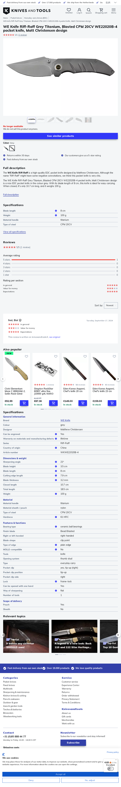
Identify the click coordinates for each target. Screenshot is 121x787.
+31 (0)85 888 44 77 (14, 736)
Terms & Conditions (71, 702)
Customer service (70, 681)
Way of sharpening (12, 590)
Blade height (9, 466)
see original (54, 337)
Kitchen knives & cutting (14, 695)
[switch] (110, 769)
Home (5, 18)
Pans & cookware (11, 699)
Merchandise (68, 720)
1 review (22, 35)
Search (89, 13)
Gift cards (66, 716)
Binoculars (8, 713)
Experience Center (70, 685)
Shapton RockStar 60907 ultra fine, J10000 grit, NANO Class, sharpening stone (43, 391)
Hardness (8, 517)
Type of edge (9, 545)
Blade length (9, 210)
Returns (65, 692)
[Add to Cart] (24, 403)
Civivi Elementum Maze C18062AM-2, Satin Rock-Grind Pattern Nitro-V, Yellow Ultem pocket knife (15, 391)
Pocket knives (16, 18)
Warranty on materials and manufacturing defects (28, 438)
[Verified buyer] (20, 320)
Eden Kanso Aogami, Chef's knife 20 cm (74, 390)
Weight (6, 215)
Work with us (68, 723)
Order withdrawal (70, 695)
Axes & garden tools (12, 706)
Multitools (7, 688)
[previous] (8, 379)
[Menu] (116, 760)
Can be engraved (11, 434)
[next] (113, 379)
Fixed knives (9, 685)
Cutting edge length (13, 475)
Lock (5, 581)
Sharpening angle (12, 462)
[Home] (26, 9)
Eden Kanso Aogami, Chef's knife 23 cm (103, 390)
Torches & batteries (12, 709)
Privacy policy (113, 752)
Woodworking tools (12, 716)
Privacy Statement (71, 699)
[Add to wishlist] (26, 356)
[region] (60, 81)
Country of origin (11, 448)
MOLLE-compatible (12, 549)
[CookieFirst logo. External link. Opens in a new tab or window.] (3, 754)
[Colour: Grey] (12, 148)
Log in (79, 13)
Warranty (66, 688)
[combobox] (111, 305)
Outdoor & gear (10, 702)
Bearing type (9, 526)
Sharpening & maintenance (16, 692)
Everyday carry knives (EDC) (35, 18)
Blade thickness (11, 480)
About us (66, 713)
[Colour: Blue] (5, 148)
